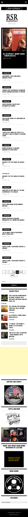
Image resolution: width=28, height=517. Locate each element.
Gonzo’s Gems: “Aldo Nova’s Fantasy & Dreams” (13, 261)
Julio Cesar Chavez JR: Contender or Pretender (13, 119)
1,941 (21, 272)
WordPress (16, 514)
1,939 (14, 272)
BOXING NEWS (7, 73)
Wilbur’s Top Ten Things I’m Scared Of (13, 177)
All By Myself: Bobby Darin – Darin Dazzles (14, 54)
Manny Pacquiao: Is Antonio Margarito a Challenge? (10, 149)
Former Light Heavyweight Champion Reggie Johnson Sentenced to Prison (13, 91)
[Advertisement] (14, 361)
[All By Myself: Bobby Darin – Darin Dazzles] (14, 40)
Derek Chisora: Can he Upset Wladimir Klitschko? (11, 105)
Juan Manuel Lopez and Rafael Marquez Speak (11, 77)
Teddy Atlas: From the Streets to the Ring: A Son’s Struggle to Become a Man (14, 134)
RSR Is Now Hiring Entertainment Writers (12, 205)
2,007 (12, 275)
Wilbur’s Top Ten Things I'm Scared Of (13, 163)
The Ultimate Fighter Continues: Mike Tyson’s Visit (12, 233)
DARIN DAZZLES (6, 50)
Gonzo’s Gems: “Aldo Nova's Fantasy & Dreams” (13, 247)
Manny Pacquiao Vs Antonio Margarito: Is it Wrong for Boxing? (13, 219)
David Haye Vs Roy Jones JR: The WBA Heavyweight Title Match (13, 191)
